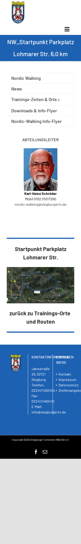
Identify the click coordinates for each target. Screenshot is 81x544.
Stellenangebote (65, 390)
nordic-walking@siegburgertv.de (41, 204)
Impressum (65, 379)
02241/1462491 (43, 401)
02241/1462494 (43, 390)
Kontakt (64, 374)
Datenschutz (65, 385)
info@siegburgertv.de (49, 412)
